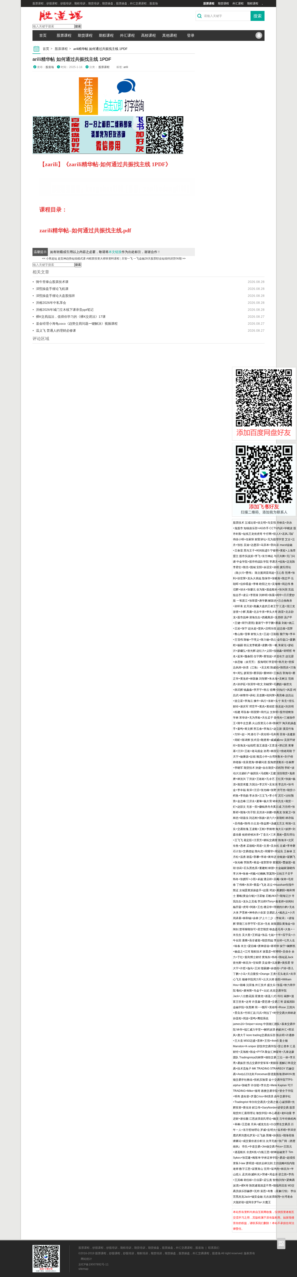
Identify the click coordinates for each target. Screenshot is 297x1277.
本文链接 (115, 252)
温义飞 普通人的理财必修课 (56, 330)
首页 (43, 35)
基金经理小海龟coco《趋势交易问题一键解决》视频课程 (77, 323)
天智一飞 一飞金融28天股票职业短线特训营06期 (152, 258)
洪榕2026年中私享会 (51, 303)
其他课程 (169, 35)
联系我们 (213, 1247)
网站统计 (86, 1259)
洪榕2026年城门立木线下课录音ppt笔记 (65, 309)
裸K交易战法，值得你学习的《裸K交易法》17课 (71, 316)
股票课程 (208, 3)
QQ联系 (258, 35)
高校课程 (148, 35)
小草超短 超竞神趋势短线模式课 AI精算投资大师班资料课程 (82, 258)
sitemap (83, 1269)
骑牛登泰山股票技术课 (52, 282)
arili (125, 67)
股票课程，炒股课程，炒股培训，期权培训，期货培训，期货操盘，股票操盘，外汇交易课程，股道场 (141, 1247)
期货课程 (223, 3)
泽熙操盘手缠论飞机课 (52, 289)
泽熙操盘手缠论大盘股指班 (55, 296)
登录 (190, 35)
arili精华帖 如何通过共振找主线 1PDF (71, 59)
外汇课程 (238, 3)
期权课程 (252, 3)
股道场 (49, 67)
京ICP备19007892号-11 (93, 1264)
